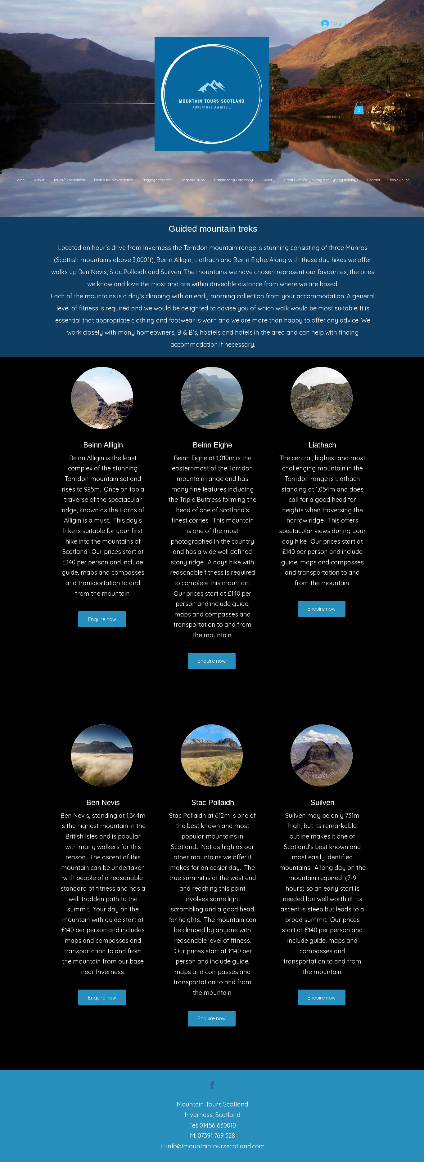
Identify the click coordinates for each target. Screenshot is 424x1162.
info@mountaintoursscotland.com (215, 1146)
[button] (359, 108)
